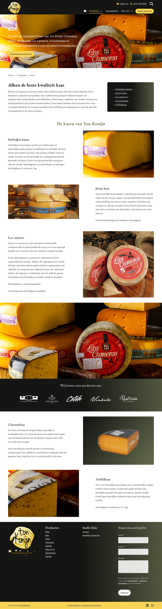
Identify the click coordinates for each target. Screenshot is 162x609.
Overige (48, 556)
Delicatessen (50, 553)
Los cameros (121, 96)
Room (47, 539)
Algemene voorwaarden (91, 605)
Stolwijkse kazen (123, 89)
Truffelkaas (121, 104)
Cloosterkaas (121, 100)
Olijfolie (48, 546)
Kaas (47, 535)
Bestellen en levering (91, 535)
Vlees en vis (50, 549)
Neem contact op (144, 11)
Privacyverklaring (74, 605)
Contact (86, 532)
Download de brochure (21, 54)
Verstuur (124, 592)
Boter (47, 532)
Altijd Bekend (24, 605)
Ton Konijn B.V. (14, 7)
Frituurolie (49, 542)
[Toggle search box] (151, 4)
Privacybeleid (132, 581)
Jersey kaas (121, 93)
